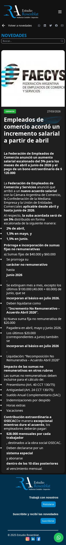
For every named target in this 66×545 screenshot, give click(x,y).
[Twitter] (50, 25)
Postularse (48, 504)
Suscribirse (48, 520)
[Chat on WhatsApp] (58, 537)
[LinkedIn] (44, 25)
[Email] (62, 25)
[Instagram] (27, 539)
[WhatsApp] (39, 25)
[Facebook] (56, 25)
